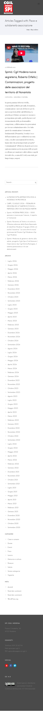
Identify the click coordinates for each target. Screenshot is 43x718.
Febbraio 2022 (13, 464)
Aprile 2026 (12, 273)
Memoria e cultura (14, 559)
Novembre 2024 (14, 337)
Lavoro (10, 555)
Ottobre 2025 (13, 297)
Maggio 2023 (13, 408)
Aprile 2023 (12, 412)
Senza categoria (14, 571)
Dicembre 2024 (14, 333)
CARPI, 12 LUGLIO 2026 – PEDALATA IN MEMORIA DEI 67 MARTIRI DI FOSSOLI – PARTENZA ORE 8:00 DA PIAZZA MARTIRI (21, 206)
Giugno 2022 (13, 448)
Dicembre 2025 (14, 289)
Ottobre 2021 (13, 480)
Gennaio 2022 (13, 468)
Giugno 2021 (12, 492)
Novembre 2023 (14, 384)
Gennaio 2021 (13, 511)
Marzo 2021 (12, 503)
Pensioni (10, 563)
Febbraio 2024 (13, 372)
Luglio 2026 (12, 261)
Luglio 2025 (12, 305)
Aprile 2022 (12, 456)
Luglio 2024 (12, 352)
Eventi (10, 547)
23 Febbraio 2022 (10, 67)
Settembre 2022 (14, 440)
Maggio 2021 (13, 496)
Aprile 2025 (12, 317)
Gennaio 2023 (13, 424)
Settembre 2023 (14, 392)
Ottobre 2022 (13, 436)
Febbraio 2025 (13, 325)
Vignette (11, 575)
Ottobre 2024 (13, 340)
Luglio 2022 (12, 444)
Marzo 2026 (12, 277)
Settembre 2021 (14, 484)
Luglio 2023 (12, 400)
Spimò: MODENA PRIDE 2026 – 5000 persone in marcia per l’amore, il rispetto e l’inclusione (22, 215)
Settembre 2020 (14, 527)
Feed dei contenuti (14, 591)
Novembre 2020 (14, 519)
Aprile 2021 (12, 499)
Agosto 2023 (12, 396)
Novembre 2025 (14, 293)
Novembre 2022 (14, 432)
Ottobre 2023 (13, 388)
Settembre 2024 (14, 344)
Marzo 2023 (12, 416)
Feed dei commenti (15, 595)
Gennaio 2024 (13, 376)
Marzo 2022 (12, 460)
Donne (10, 543)
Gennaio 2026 (13, 285)
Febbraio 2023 (13, 420)
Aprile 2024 (12, 364)
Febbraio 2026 (13, 281)
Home (28, 29)
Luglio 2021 (12, 488)
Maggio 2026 (13, 269)
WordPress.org (13, 599)
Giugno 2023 (13, 404)
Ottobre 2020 (13, 523)
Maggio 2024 (13, 360)
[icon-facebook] (11, 665)
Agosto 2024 (12, 348)
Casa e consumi (13, 539)
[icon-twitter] (14, 665)
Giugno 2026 (13, 265)
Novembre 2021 (14, 476)
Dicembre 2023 (14, 380)
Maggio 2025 (13, 313)
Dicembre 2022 (14, 428)
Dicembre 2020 (14, 515)
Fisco (9, 551)
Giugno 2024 (13, 356)
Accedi (10, 587)
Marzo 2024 (12, 368)
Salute (10, 567)
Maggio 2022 (13, 452)
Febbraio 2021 (13, 507)
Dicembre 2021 (13, 472)
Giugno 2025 (13, 309)
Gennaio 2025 (13, 329)
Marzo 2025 (12, 321)
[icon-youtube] (7, 665)
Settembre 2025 (14, 301)
